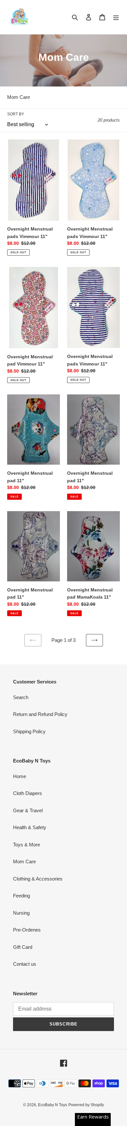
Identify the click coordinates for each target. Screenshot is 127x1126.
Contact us (24, 964)
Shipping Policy (29, 731)
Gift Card (22, 947)
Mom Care (24, 861)
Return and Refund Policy (40, 714)
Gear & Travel (28, 810)
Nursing (21, 913)
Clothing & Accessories (38, 878)
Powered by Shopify (86, 1105)
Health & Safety (29, 827)
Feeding (21, 895)
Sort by (15, 114)
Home (19, 776)
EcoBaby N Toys (52, 1105)
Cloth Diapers (27, 793)
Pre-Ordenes (27, 930)
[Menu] (116, 17)
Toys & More (26, 844)
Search (20, 697)
